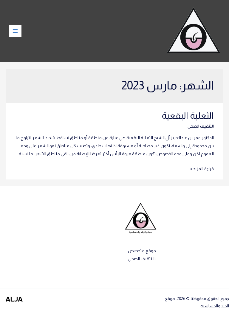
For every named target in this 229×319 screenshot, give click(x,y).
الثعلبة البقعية (188, 115)
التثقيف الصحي (201, 126)
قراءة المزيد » (202, 168)
